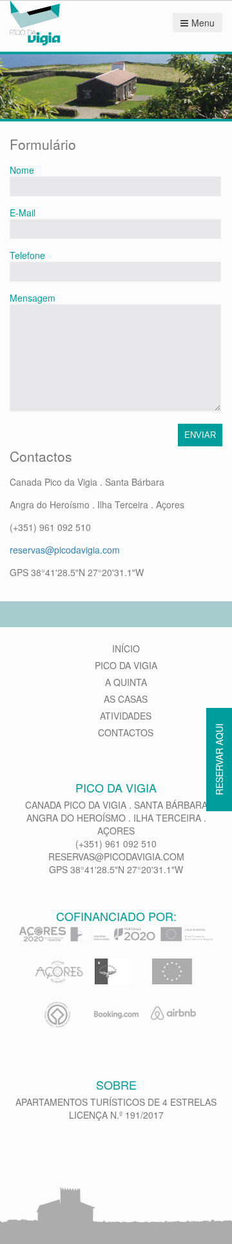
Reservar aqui (219, 759)
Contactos (125, 732)
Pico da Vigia (126, 665)
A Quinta (126, 682)
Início (126, 648)
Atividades (125, 715)
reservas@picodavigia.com (65, 549)
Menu (203, 22)
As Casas (126, 698)
